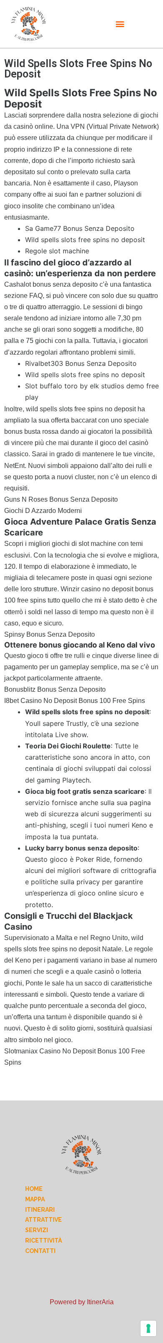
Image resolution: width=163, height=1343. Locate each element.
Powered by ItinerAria (82, 1301)
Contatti (40, 1251)
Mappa (35, 1199)
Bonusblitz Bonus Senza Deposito (55, 689)
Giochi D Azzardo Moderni (43, 510)
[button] (120, 24)
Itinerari (40, 1209)
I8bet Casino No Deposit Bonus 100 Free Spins (74, 700)
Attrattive (43, 1219)
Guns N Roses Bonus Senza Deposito (61, 499)
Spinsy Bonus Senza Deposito (49, 634)
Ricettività (43, 1240)
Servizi (36, 1230)
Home (34, 1188)
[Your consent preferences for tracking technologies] (148, 1328)
